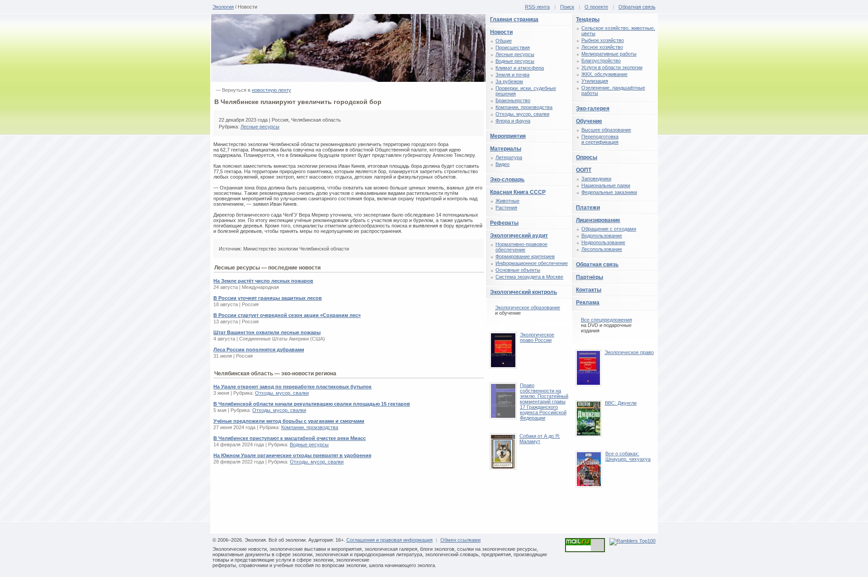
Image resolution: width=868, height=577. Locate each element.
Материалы (505, 149)
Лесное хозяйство (602, 47)
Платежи (588, 207)
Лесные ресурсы (260, 126)
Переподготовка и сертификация (599, 139)
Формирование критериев (525, 256)
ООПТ (583, 170)
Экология (223, 6)
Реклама (587, 302)
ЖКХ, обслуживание (604, 74)
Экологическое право (629, 352)
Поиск (567, 6)
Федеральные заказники (609, 192)
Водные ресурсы (309, 444)
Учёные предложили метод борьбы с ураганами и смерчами (288, 421)
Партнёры (589, 277)
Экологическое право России (537, 337)
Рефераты (504, 223)
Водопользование (601, 235)
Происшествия (512, 47)
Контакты (588, 290)
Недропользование (603, 242)
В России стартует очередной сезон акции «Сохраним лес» (287, 315)
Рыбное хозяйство (602, 40)
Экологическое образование (527, 307)
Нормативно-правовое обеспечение (521, 246)
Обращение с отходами (608, 229)
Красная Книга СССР (518, 192)
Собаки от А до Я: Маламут (539, 438)
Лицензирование (598, 220)
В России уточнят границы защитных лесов (267, 298)
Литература (508, 157)
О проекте (596, 6)
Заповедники (596, 178)
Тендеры (587, 19)
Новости (501, 32)
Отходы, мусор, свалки (282, 393)
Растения (506, 207)
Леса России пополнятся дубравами (258, 349)
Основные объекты (517, 270)
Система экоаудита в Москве (529, 276)
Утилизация (594, 81)
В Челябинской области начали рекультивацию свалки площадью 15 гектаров (311, 404)
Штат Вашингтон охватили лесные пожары (267, 332)
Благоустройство (601, 60)
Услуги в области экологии (611, 67)
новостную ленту (271, 90)
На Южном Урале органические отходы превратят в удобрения (292, 455)
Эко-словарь (507, 179)
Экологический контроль (523, 292)
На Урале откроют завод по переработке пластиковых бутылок (292, 386)
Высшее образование (606, 129)
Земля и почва (512, 74)
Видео (502, 164)
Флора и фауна (512, 120)
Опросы (586, 157)
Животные (507, 200)
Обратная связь (637, 6)
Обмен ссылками (460, 540)
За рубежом (509, 81)
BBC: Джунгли (621, 403)
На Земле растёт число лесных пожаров (263, 281)
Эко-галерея (592, 108)
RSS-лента (537, 6)
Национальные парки (605, 185)
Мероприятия (508, 136)
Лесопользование (601, 249)
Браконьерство (512, 100)
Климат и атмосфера (519, 68)
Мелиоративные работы (609, 54)
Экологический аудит (519, 235)
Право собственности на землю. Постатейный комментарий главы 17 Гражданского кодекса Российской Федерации (544, 402)
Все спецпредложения (606, 319)
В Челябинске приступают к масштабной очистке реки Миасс (289, 438)
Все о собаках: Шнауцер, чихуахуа (628, 456)
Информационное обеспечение (531, 263)
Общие (503, 40)
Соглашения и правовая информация (389, 540)
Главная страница (514, 19)
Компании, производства (309, 427)
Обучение (589, 121)
